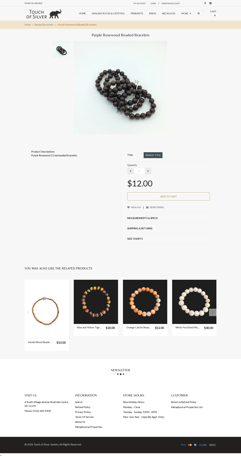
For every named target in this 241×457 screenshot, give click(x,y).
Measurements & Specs (142, 218)
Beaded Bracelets (44, 24)
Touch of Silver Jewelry (46, 444)
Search (78, 402)
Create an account (170, 3)
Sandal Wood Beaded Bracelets (40, 342)
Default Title (153, 155)
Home (28, 24)
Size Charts (135, 238)
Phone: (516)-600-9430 (38, 410)
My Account (140, 3)
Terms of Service (84, 416)
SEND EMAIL (156, 207)
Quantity (132, 165)
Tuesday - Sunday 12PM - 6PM (140, 412)
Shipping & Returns (139, 228)
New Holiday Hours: (134, 402)
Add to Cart (168, 196)
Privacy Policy (83, 412)
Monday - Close (131, 407)
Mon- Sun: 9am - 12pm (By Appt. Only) (143, 416)
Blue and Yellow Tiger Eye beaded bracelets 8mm (89, 327)
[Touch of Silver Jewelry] (44, 13)
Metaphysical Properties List (187, 407)
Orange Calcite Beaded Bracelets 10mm (138, 327)
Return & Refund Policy (183, 402)
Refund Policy (82, 407)
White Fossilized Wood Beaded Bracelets (187, 327)
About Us (80, 421)
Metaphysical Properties (88, 426)
